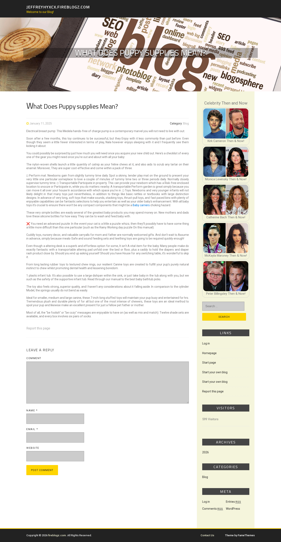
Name (31, 410)
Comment (33, 358)
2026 (205, 452)
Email (32, 429)
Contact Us (207, 535)
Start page (209, 362)
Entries (233, 501)
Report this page (38, 328)
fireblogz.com (57, 535)
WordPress (233, 508)
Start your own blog (215, 372)
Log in (206, 343)
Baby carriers (141, 205)
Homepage (209, 353)
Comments (212, 508)
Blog (186, 123)
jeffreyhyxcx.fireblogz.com (58, 6)
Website (32, 447)
